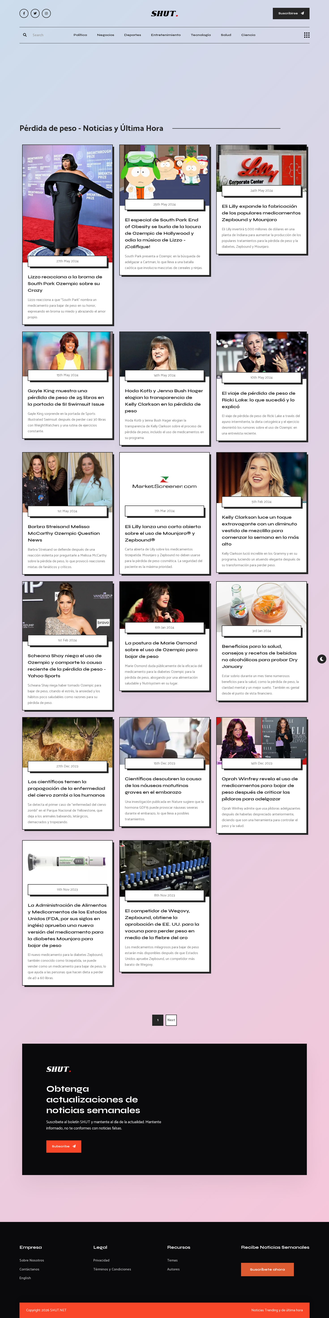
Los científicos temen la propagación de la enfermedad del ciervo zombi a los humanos (66, 788)
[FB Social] (23, 13)
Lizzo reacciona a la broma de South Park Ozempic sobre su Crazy (65, 283)
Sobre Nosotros (31, 1260)
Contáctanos (29, 1269)
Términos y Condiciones (112, 1269)
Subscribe (61, 1146)
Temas (172, 1260)
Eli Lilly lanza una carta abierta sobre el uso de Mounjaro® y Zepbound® (163, 533)
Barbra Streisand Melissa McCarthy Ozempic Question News (64, 533)
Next (171, 1020)
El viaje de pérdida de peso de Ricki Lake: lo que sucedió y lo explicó (258, 399)
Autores (173, 1269)
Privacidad (101, 1260)
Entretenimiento (166, 35)
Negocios (105, 35)
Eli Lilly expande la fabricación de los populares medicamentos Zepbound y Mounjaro (261, 213)
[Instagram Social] (46, 13)
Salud (226, 35)
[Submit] (24, 35)
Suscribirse (288, 13)
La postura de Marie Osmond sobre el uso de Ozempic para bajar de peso (161, 649)
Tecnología (201, 35)
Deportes (132, 35)
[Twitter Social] (35, 13)
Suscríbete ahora (267, 1269)
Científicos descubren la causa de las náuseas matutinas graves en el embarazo (163, 785)
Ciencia (248, 35)
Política (80, 35)
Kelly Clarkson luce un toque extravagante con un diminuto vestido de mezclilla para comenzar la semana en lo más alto (260, 530)
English (25, 1278)
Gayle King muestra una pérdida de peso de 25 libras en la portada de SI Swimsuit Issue (66, 397)
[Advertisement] (164, 79)
